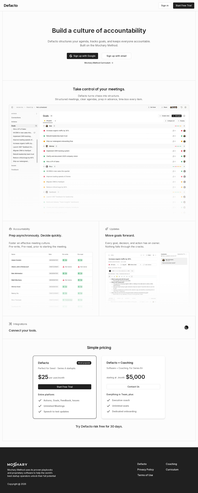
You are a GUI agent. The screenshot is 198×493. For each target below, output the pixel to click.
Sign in (165, 5)
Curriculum (172, 469)
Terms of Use (145, 475)
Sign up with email (117, 56)
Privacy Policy (145, 469)
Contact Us (133, 386)
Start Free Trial (65, 386)
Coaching (171, 463)
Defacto (142, 463)
